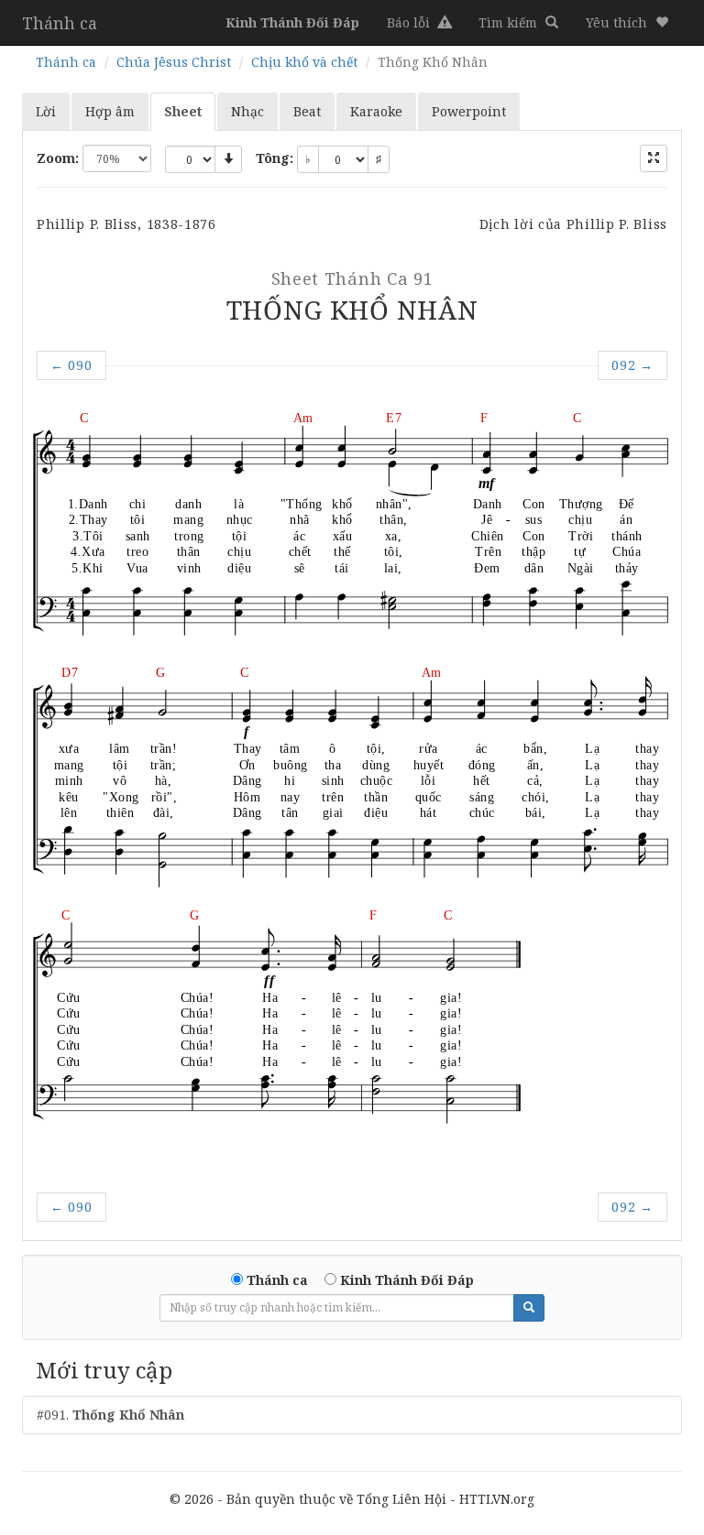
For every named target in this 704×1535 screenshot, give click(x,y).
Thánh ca (59, 23)
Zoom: (58, 158)
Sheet (183, 111)
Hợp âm (110, 111)
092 (632, 365)
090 (71, 365)
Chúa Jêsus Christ (173, 62)
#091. (110, 1414)
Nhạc (247, 111)
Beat (307, 111)
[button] (627, 23)
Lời (46, 111)
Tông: (274, 158)
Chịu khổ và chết (304, 62)
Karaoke (376, 111)
